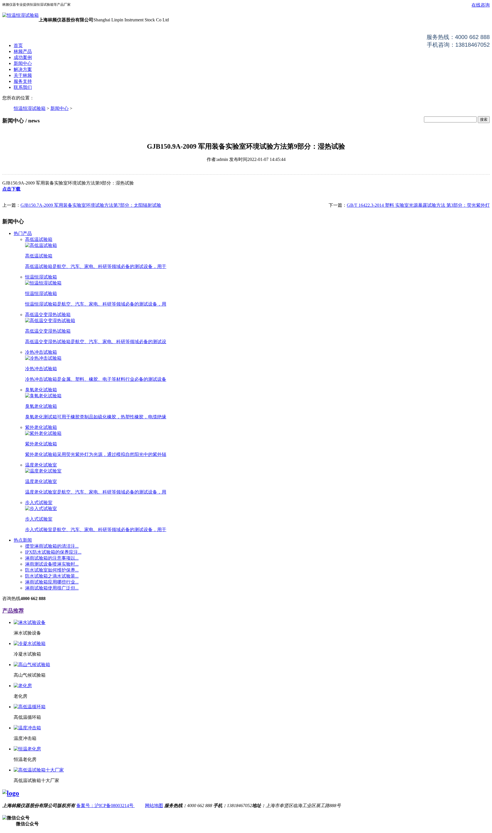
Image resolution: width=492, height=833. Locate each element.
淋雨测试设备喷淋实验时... (52, 564)
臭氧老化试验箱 (41, 389)
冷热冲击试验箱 (41, 352)
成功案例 (23, 57)
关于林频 (23, 75)
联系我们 (23, 87)
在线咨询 (481, 5)
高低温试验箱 (38, 239)
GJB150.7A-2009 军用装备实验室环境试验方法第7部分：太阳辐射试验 (90, 205)
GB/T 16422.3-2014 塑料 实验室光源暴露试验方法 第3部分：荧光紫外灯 (418, 205)
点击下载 (11, 189)
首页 (18, 45)
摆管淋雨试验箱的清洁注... (52, 546)
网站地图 (154, 805)
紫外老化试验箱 (41, 427)
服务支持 (23, 81)
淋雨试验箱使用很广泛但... (52, 588)
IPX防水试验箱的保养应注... (53, 552)
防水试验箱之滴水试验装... (52, 576)
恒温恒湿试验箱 (30, 108)
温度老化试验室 (41, 464)
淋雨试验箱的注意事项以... (52, 558)
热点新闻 (23, 540)
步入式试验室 (38, 502)
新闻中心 (23, 63)
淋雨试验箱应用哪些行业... (52, 582)
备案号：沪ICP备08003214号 (105, 805)
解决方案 (23, 69)
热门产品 (23, 233)
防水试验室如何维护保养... (52, 570)
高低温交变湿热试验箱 (48, 314)
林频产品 (23, 51)
